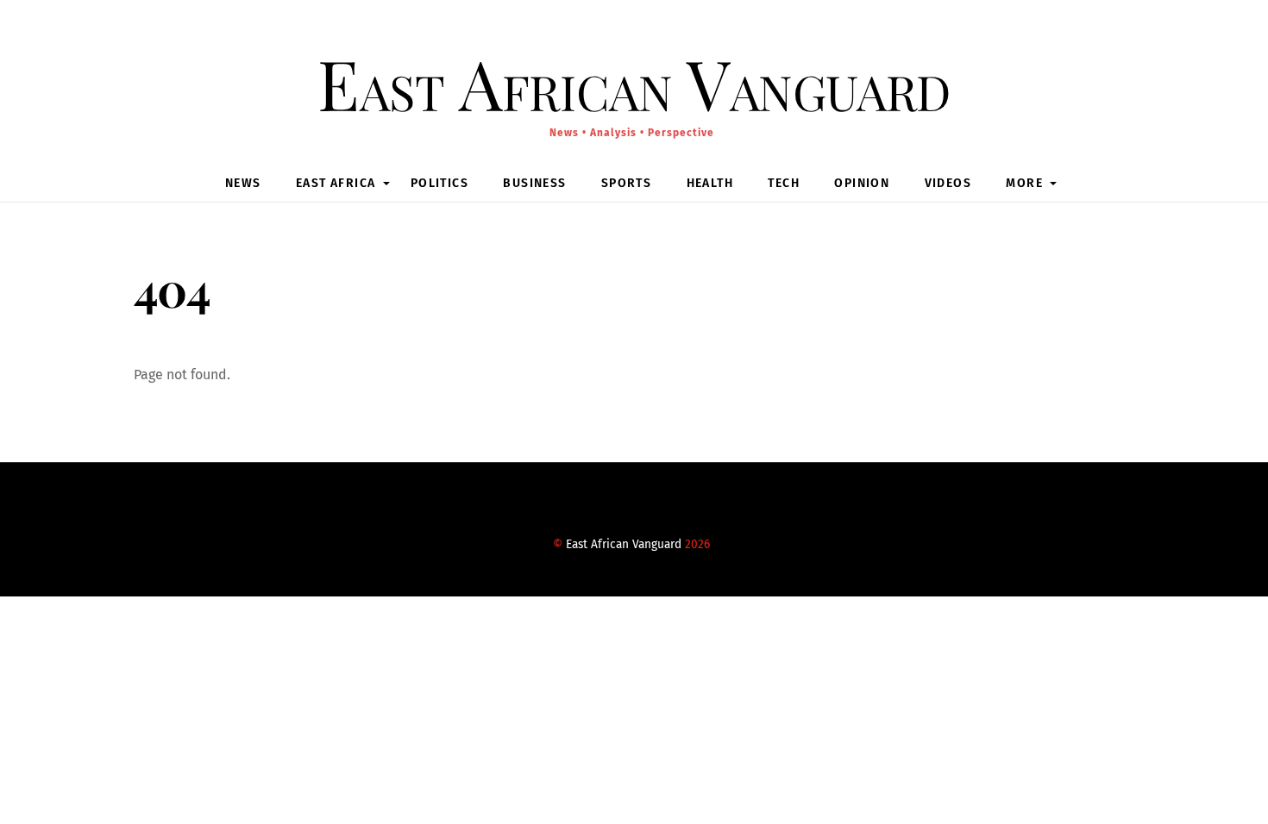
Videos (948, 183)
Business (534, 183)
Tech (784, 183)
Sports (626, 183)
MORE (1024, 183)
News (243, 183)
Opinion (861, 183)
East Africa (335, 183)
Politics (439, 183)
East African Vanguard (623, 544)
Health (710, 183)
